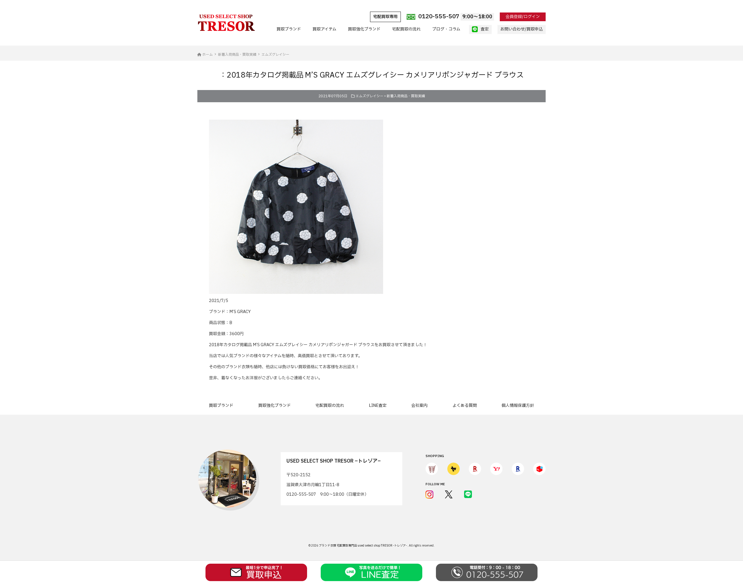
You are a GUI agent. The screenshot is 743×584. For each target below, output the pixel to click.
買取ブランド (289, 29)
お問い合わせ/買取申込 (521, 29)
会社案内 (419, 405)
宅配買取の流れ (406, 29)
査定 (485, 29)
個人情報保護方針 (518, 405)
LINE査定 (378, 405)
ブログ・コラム (446, 29)
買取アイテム (324, 29)
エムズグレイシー (369, 96)
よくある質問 (464, 405)
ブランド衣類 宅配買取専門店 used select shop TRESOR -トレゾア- (363, 545)
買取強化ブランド (364, 29)
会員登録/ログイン (523, 17)
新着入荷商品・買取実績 (406, 96)
